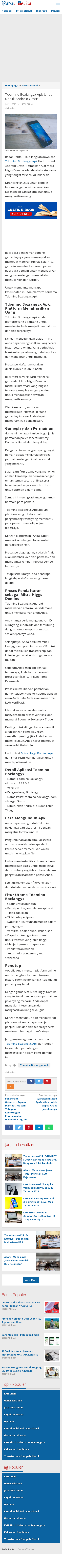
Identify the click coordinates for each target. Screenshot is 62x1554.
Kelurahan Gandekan (16, 1449)
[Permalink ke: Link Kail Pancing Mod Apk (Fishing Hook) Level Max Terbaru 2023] (13, 1203)
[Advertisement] (31, 48)
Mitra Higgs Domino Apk (37, 753)
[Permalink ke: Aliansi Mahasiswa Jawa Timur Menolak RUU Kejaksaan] (13, 1174)
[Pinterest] (47, 1081)
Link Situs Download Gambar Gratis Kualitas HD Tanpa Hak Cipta (39, 1216)
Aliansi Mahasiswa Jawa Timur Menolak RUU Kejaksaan (37, 1174)
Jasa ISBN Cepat (13, 1407)
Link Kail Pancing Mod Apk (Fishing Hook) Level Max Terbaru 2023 (39, 1202)
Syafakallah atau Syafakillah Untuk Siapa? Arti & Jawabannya (46, 1102)
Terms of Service (26, 1549)
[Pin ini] (29, 1127)
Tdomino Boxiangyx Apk (21, 161)
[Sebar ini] (9, 1127)
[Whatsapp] (49, 1127)
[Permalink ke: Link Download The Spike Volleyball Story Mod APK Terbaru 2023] (13, 1189)
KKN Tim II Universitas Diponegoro (24, 1442)
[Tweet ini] (19, 1127)
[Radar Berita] (16, 2)
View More (31, 1280)
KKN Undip (10, 1393)
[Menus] (58, 4)
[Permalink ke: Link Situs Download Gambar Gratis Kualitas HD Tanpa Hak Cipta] (13, 1217)
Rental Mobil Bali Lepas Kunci (21, 1428)
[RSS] (10, 1086)
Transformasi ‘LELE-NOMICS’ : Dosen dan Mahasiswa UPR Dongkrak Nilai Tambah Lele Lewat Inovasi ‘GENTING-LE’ (40, 1163)
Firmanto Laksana (15, 1435)
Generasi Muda (13, 1400)
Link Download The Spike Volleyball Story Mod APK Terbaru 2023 (38, 1188)
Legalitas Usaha (13, 1414)
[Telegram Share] (39, 1127)
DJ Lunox (9, 1421)
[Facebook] (31, 1081)
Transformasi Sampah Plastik (22, 1456)
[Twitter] (39, 1081)
